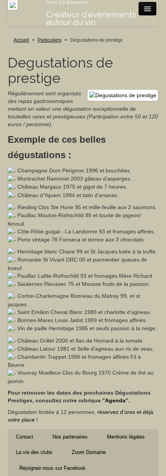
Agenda (115, 400)
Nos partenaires (70, 437)
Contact (24, 437)
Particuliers (49, 40)
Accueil (21, 40)
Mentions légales (126, 437)
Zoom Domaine (89, 452)
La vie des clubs (34, 452)
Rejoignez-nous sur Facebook (52, 468)
